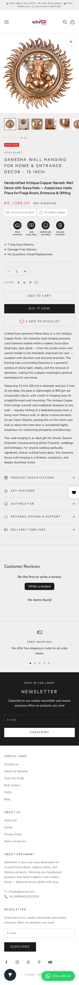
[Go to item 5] (64, 124)
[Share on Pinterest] (30, 282)
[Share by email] (36, 282)
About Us (10, 820)
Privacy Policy (13, 834)
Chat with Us (61, 976)
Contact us (11, 764)
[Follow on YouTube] (50, 962)
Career (8, 827)
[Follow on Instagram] (17, 962)
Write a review (39, 586)
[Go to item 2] (23, 124)
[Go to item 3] (37, 124)
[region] (39, 643)
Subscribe (39, 732)
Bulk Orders (12, 785)
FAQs (8, 792)
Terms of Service (15, 841)
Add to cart (39, 296)
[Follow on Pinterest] (39, 962)
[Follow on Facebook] (6, 962)
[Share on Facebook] (18, 282)
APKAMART (13, 152)
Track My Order (14, 778)
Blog (7, 799)
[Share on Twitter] (24, 282)
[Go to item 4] (50, 124)
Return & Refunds (16, 771)
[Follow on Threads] (28, 962)
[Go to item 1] (10, 124)
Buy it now (39, 308)
